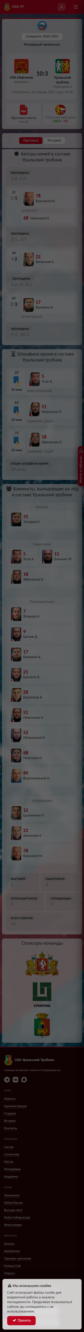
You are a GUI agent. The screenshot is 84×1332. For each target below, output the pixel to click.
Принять (24, 1321)
